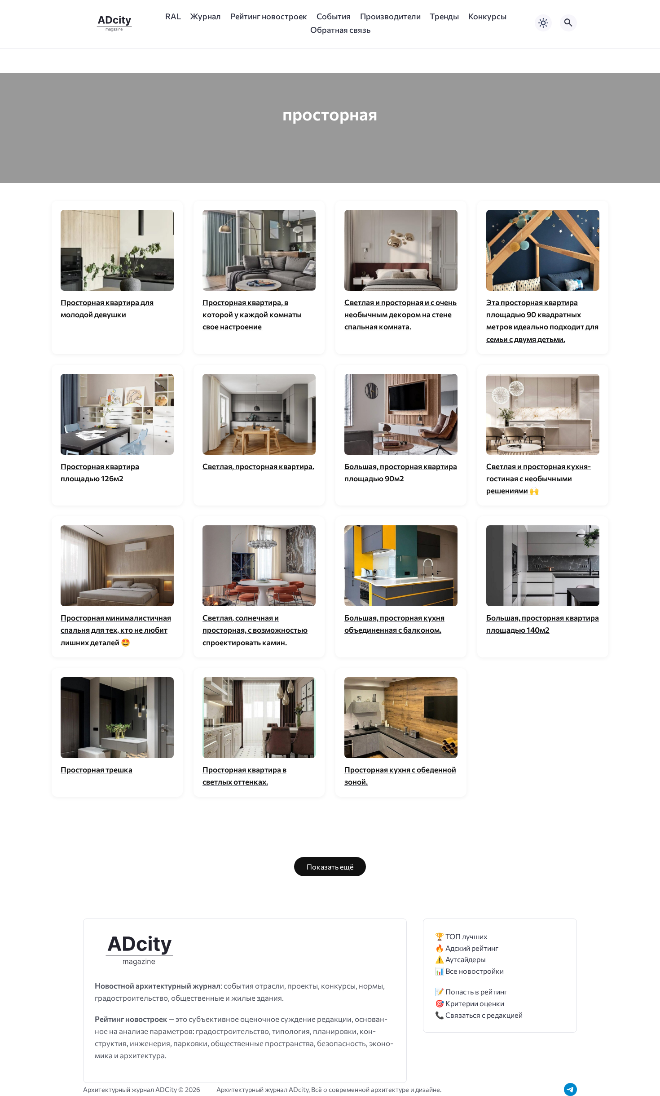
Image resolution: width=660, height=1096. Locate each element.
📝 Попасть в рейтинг (471, 991)
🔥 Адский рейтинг (466, 948)
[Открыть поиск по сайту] (568, 22)
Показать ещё (330, 866)
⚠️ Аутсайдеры (460, 959)
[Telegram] (570, 1089)
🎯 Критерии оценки (469, 1003)
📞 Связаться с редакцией (479, 1015)
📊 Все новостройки (469, 971)
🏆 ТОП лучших (461, 936)
